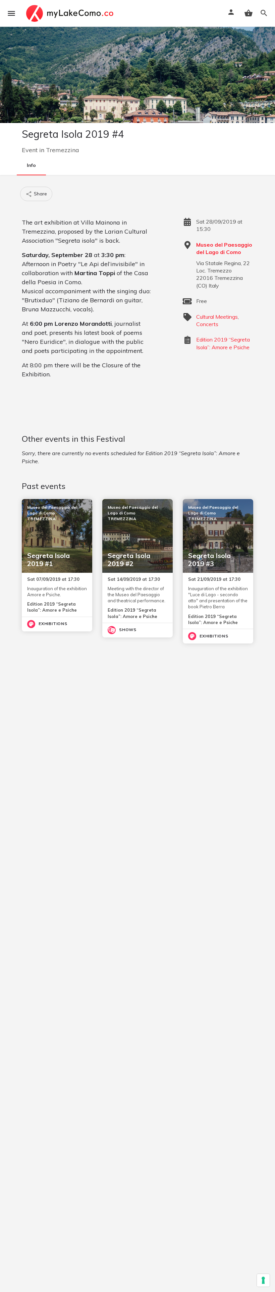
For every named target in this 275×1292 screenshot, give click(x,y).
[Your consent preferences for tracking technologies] (263, 1280)
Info (31, 165)
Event (30, 150)
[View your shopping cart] (248, 13)
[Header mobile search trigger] (264, 13)
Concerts (207, 324)
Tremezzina (62, 150)
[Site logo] (70, 13)
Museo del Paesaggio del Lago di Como (224, 248)
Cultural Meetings (217, 316)
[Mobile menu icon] (11, 13)
